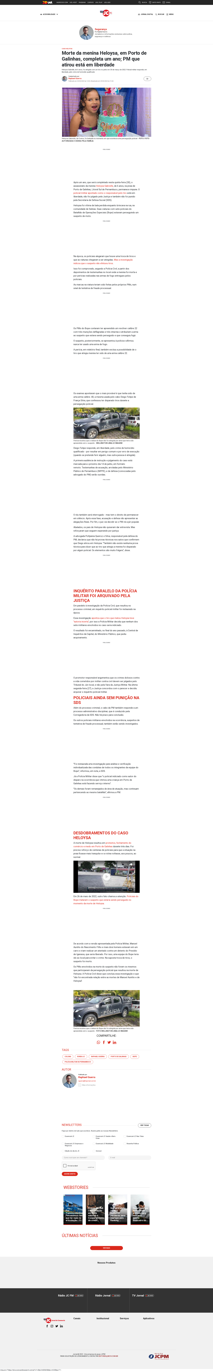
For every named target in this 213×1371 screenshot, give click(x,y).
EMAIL (168, 2)
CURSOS (91, 2)
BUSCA (144, 2)
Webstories (75, 1187)
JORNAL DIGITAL (147, 14)
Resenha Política (133, 1144)
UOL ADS (107, 2)
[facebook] (103, 1042)
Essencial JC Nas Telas (135, 1136)
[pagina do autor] (69, 1081)
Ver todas (144, 1125)
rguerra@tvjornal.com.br (87, 1081)
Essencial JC (69, 1136)
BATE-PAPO (156, 2)
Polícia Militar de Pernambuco (78, 1062)
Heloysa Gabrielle (104, 186)
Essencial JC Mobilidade (104, 1144)
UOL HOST (73, 2)
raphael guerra (98, 1056)
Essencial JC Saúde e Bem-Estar (106, 1136)
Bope (135, 1056)
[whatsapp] (98, 1042)
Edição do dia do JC (72, 1151)
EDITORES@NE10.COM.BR (108, 1356)
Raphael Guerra (74, 78)
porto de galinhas (118, 1056)
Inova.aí (98, 1151)
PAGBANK (82, 2)
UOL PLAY (98, 2)
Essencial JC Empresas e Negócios (74, 1144)
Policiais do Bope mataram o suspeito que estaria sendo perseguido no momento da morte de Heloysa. (105, 900)
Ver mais (106, 1248)
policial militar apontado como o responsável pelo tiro (100, 193)
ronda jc (81, 1056)
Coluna (68, 1056)
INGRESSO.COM (62, 2)
